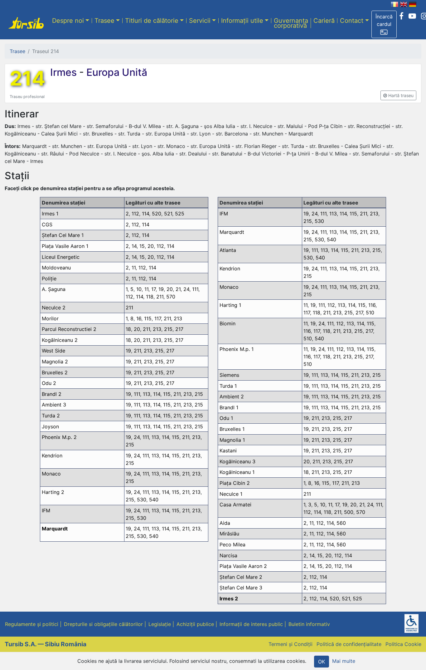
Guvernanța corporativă (291, 23)
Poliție (49, 278)
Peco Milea (232, 544)
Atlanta (228, 250)
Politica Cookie (403, 644)
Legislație (159, 624)
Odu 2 (49, 383)
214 (27, 78)
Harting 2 (53, 492)
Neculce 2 (53, 307)
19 (161, 289)
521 (168, 213)
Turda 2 (51, 415)
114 (145, 213)
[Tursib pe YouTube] (412, 16)
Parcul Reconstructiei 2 (69, 329)
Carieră (324, 20)
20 (151, 246)
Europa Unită (115, 72)
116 (371, 305)
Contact (351, 20)
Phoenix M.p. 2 (59, 437)
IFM (46, 510)
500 (348, 512)
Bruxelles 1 (232, 429)
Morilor (50, 318)
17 (153, 289)
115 (148, 318)
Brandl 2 (51, 394)
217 (179, 329)
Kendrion (52, 455)
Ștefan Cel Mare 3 (241, 587)
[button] (384, 24)
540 (153, 499)
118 (149, 296)
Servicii (200, 20)
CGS (47, 224)
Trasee (104, 20)
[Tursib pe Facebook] (401, 16)
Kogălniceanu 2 (60, 340)
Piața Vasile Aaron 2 (243, 566)
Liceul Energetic (61, 257)
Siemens (229, 375)
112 (135, 213)
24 (186, 289)
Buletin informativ (309, 624)
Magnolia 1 (232, 440)
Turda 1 (228, 386)
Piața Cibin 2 (235, 483)
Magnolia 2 (55, 361)
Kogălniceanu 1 (237, 472)
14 (134, 246)
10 (139, 289)
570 (170, 296)
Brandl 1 (229, 407)
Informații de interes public (251, 624)
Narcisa (228, 555)
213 (178, 318)
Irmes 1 (50, 213)
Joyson (50, 426)
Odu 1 (226, 418)
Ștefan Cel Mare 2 (241, 577)
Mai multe (343, 661)
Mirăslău (229, 533)
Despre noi (68, 20)
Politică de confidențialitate (349, 644)
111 (195, 289)
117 (157, 318)
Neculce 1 (231, 494)
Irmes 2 (229, 598)
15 (142, 246)
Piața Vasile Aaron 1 (65, 246)
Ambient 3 (54, 405)
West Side (53, 350)
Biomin (227, 323)
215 (168, 329)
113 (146, 394)
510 (370, 312)
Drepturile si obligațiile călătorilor (103, 624)
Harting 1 (230, 305)
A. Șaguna (53, 289)
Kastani (228, 450)
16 (138, 318)
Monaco (51, 473)
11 (134, 267)
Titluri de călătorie (151, 20)
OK (321, 661)
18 (128, 329)
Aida (225, 523)
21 (178, 289)
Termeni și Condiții (290, 644)
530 (141, 499)
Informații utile (242, 20)
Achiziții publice (195, 624)
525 (179, 213)
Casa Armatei (235, 504)
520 (156, 213)
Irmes (64, 72)
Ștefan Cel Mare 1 (63, 235)
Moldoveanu (56, 267)
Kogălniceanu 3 (237, 461)
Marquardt (55, 528)
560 (341, 523)
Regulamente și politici (31, 624)
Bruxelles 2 (55, 372)
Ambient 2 (232, 396)
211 (159, 296)
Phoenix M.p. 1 (237, 349)
